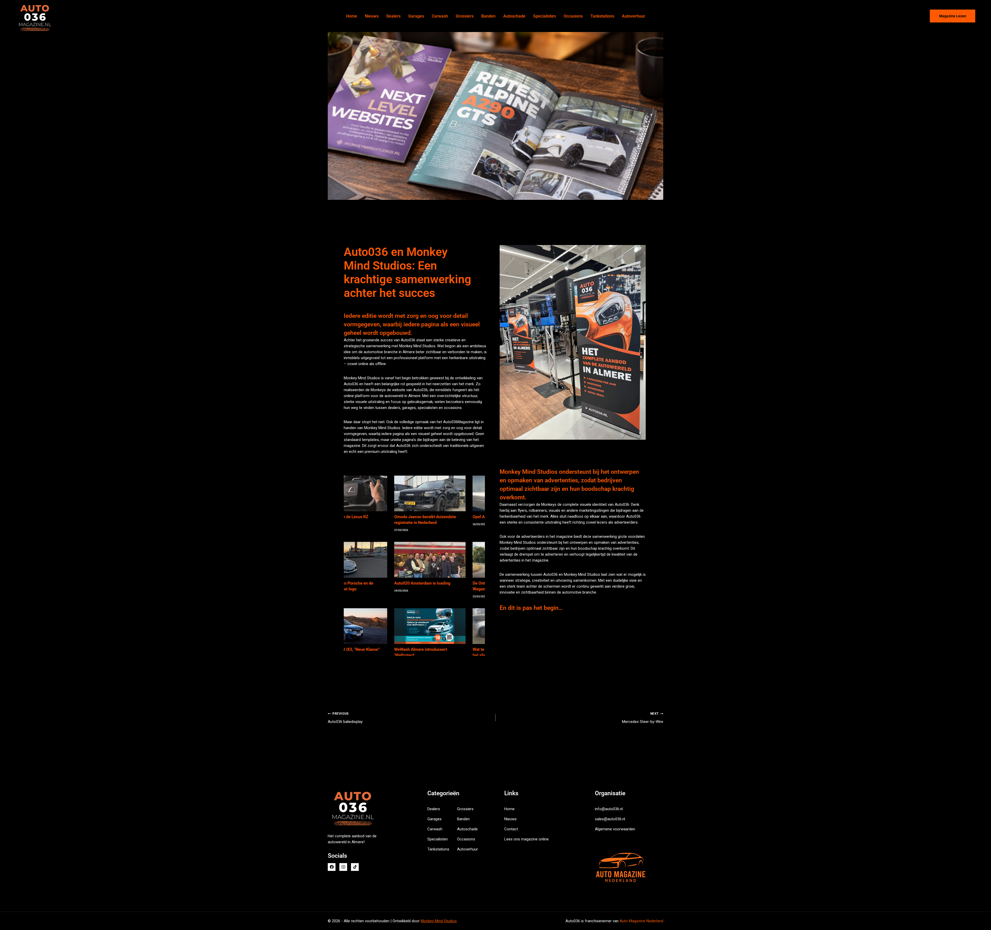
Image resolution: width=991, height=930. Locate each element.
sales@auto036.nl (610, 819)
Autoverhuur (633, 16)
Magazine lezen (952, 16)
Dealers (393, 16)
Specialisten (544, 16)
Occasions (573, 16)
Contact (511, 829)
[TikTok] (355, 867)
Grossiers (465, 16)
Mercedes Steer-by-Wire (642, 718)
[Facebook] (331, 867)
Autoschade (514, 16)
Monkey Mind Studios (439, 921)
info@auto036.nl (609, 809)
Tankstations (602, 16)
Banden (488, 16)
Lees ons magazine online (526, 839)
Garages (416, 16)
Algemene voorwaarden (615, 829)
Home (351, 16)
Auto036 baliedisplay (345, 718)
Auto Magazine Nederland (641, 921)
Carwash (440, 16)
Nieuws (372, 16)
